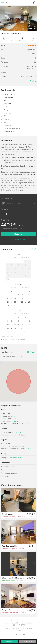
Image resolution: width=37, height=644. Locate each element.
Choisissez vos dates (14, 204)
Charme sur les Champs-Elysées (15, 578)
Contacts (19, 631)
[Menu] (2, 2)
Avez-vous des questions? (18, 239)
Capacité (5, 209)
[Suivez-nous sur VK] (24, 634)
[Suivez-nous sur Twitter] (16, 634)
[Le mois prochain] (34, 250)
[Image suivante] (34, 500)
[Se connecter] (33, 2)
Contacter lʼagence (27, 641)
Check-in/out (6, 199)
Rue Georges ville (9, 546)
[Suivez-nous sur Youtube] (20, 634)
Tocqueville (6, 610)
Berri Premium (8, 514)
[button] (35, 19)
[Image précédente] (3, 500)
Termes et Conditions (12, 628)
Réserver (9, 641)
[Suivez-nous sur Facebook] (13, 634)
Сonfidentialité (27, 628)
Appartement (14, 516)
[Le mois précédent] (29, 250)
